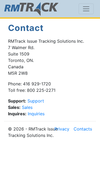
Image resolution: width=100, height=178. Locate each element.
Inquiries (36, 113)
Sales (27, 107)
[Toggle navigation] (86, 8)
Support (35, 101)
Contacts (83, 129)
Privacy (61, 129)
